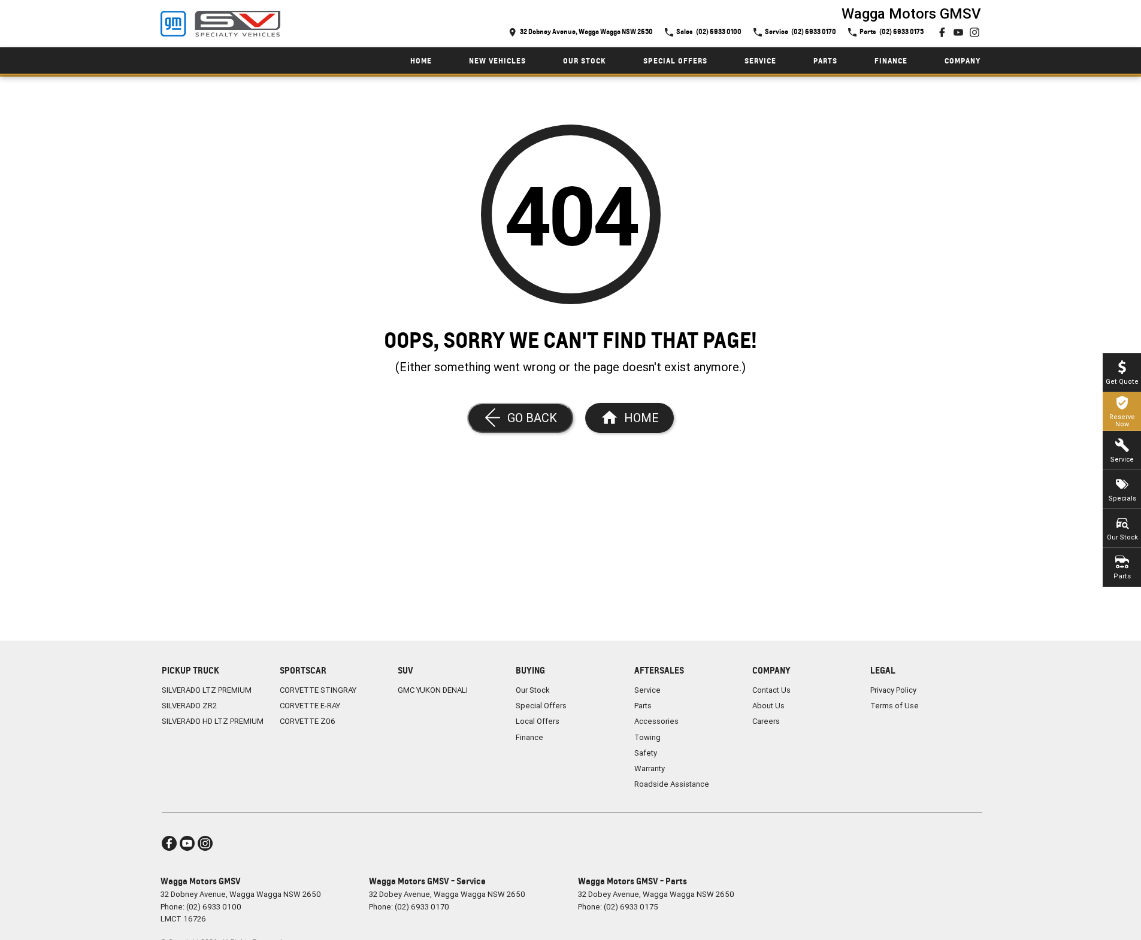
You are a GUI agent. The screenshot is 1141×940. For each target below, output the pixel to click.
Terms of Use (894, 706)
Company (962, 60)
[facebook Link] (942, 32)
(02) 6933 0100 (213, 907)
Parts (825, 60)
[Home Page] (220, 24)
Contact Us (771, 690)
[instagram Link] (974, 32)
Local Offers (537, 721)
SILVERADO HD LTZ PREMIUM (213, 721)
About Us (768, 706)
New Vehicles (497, 60)
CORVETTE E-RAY (310, 706)
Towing (647, 737)
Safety (645, 753)
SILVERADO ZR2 (189, 706)
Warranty (649, 768)
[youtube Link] (958, 32)
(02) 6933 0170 (422, 907)
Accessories (656, 721)
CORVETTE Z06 (307, 721)
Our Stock (584, 60)
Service (760, 60)
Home (421, 60)
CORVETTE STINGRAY (318, 690)
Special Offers (675, 60)
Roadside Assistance (671, 784)
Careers (766, 721)
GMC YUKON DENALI (433, 690)
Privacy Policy (893, 690)
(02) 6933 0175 (631, 907)
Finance (890, 60)
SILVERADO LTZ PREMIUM (207, 690)
